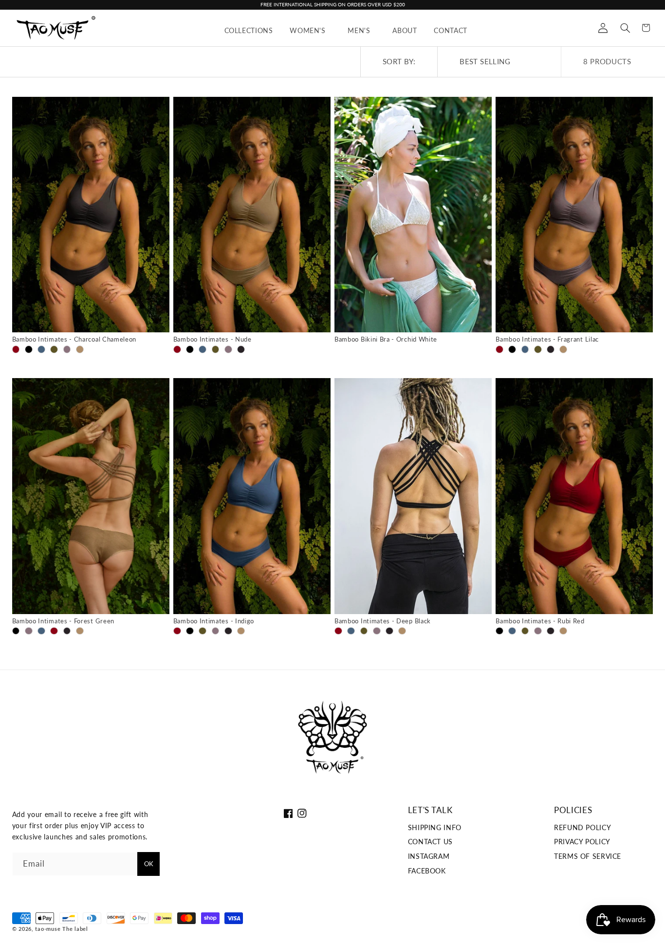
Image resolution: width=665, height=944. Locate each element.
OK (148, 864)
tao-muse (47, 929)
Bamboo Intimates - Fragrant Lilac (547, 339)
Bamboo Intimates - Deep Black (382, 621)
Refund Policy (582, 828)
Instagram (429, 856)
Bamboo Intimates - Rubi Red (540, 621)
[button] (310, 30)
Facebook (427, 871)
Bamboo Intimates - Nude (212, 339)
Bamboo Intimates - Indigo (213, 621)
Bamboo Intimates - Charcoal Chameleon (74, 339)
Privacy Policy (582, 842)
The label (75, 929)
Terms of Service (587, 856)
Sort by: (399, 61)
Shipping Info (435, 828)
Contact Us (430, 842)
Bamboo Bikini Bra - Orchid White (385, 339)
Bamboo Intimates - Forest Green (63, 621)
